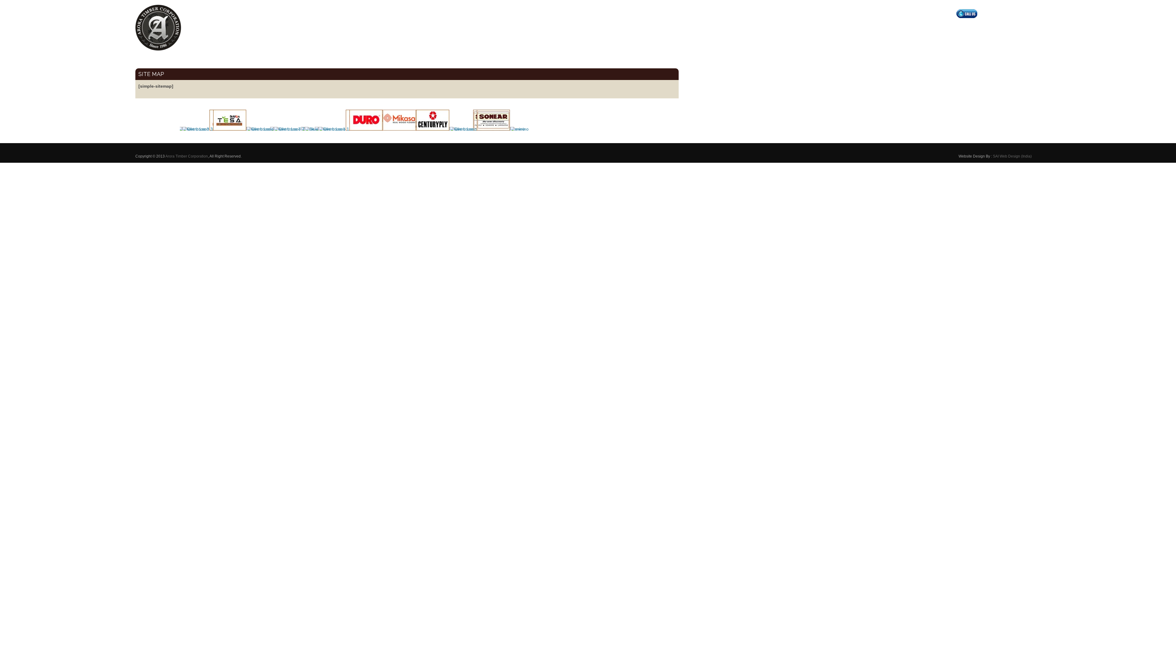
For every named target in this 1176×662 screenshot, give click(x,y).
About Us (910, 27)
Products (934, 27)
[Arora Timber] (158, 30)
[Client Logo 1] (332, 129)
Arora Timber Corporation (186, 156)
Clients (989, 27)
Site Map (151, 74)
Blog (1006, 27)
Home (889, 27)
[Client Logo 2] (431, 129)
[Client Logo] (258, 129)
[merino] (518, 129)
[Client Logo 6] (228, 129)
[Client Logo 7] (287, 129)
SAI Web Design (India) (1012, 156)
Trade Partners (962, 27)
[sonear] (492, 129)
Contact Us (1028, 27)
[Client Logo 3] (196, 129)
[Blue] (310, 129)
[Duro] (364, 129)
